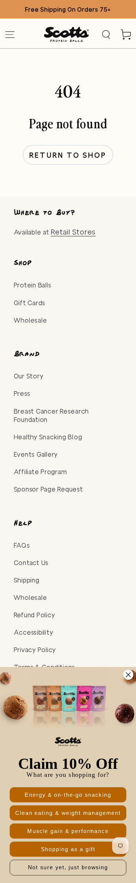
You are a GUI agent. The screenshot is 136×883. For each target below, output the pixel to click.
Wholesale (30, 320)
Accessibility (33, 632)
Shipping (27, 580)
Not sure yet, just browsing (68, 868)
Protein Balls (32, 285)
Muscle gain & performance (67, 831)
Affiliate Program (40, 471)
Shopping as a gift (68, 849)
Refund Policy (34, 615)
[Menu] (10, 34)
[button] (106, 34)
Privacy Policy (35, 649)
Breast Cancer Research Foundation (51, 415)
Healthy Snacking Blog (48, 437)
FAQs (22, 545)
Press (22, 393)
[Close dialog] (128, 674)
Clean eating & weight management (68, 813)
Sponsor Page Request (48, 489)
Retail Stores (73, 232)
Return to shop (67, 155)
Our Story (29, 376)
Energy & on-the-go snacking (68, 795)
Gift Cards (30, 302)
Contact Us (31, 562)
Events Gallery (36, 454)
